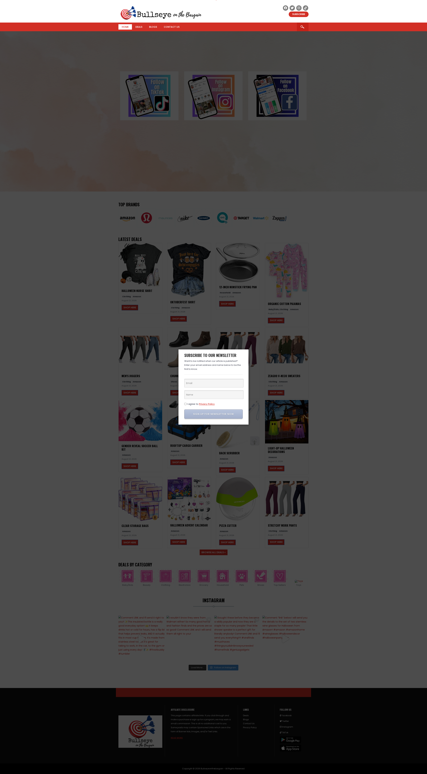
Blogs (153, 27)
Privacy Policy (207, 404)
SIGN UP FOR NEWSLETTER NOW (213, 414)
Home (125, 27)
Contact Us (171, 27)
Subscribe (298, 14)
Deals (138, 27)
